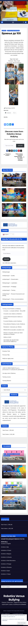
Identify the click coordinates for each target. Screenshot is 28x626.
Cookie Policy (4, 620)
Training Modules (6, 380)
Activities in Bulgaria (17, 194)
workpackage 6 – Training (8, 290)
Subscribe (20, 145)
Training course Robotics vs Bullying (11, 308)
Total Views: (5, 430)
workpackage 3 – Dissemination (10, 279)
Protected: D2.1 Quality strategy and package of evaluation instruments (13, 474)
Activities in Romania (6, 567)
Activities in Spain (5, 570)
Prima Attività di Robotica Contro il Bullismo (14, 324)
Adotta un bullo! (7, 337)
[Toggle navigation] (13, 22)
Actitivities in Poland (6, 550)
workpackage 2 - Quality (12, 471)
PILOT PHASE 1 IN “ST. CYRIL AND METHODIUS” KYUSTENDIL (13, 198)
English (6, 234)
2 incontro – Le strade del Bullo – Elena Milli (14, 311)
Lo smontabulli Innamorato (18, 613)
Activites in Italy (5, 547)
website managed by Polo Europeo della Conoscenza (13, 610)
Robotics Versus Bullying (14, 10)
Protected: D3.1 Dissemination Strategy (12, 458)
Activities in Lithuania (17, 177)
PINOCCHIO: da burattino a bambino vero (13, 329)
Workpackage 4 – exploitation (9, 283)
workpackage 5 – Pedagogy (9, 286)
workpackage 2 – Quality (8, 275)
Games (5, 179)
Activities (4, 30)
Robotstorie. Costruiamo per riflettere (12, 327)
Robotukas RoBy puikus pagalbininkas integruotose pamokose (12, 183)
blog (5, 177)
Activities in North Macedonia (13, 30)
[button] (23, 22)
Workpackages (6, 272)
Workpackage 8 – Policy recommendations (13, 299)
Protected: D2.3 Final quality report (11, 505)
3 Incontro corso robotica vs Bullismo (12, 313)
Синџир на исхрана (7, 154)
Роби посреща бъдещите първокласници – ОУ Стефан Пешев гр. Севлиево (18, 157)
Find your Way (6, 354)
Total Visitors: (5, 434)
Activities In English (6, 543)
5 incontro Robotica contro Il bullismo (12, 321)
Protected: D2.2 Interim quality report (12, 489)
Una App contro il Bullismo (9, 373)
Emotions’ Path (6, 351)
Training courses (6, 377)
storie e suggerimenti (5, 613)
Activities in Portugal (6, 564)
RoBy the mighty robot (7, 358)
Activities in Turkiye (6, 574)
